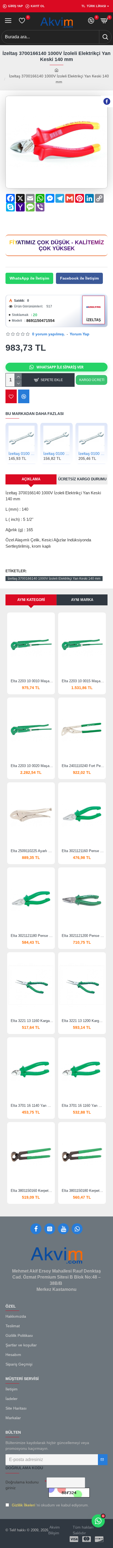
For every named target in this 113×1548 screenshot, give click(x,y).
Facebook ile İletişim (79, 278)
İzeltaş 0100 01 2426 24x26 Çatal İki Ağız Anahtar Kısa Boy (91, 454)
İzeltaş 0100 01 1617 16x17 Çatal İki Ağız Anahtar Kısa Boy (22, 454)
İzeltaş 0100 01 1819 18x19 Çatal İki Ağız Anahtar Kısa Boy (56, 454)
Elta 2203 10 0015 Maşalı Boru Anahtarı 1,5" (83, 681)
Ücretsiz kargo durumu (82, 479)
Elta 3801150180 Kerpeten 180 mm (83, 1191)
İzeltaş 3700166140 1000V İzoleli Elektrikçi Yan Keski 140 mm (54, 578)
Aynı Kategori (31, 600)
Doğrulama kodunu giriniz (22, 1485)
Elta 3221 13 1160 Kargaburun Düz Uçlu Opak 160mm (32, 1021)
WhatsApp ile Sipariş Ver (60, 367)
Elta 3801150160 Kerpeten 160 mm (32, 1191)
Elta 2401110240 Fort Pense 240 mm (83, 766)
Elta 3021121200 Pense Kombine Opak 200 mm (83, 936)
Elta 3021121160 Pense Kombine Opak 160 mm (83, 851)
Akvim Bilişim (54, 1530)
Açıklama (31, 479)
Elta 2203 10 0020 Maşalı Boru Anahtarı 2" (32, 766)
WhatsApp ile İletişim (29, 278)
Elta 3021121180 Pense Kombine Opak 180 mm (32, 936)
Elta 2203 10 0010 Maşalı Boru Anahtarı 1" (32, 681)
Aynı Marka (82, 600)
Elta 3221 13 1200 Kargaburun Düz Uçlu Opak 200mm (83, 1021)
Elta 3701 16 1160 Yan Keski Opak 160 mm (83, 1105)
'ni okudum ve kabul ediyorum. (50, 1505)
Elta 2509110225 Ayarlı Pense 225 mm (32, 851)
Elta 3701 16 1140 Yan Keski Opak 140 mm (32, 1105)
